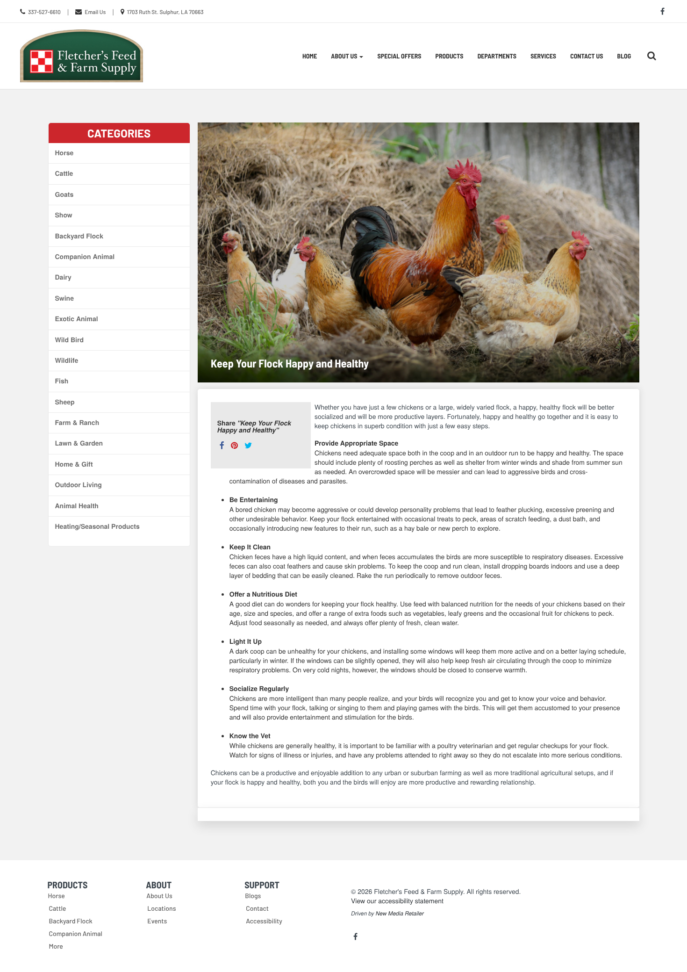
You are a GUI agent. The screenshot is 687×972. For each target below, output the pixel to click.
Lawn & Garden (79, 443)
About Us (159, 896)
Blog (624, 56)
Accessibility (264, 921)
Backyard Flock (79, 236)
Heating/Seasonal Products (97, 526)
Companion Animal (85, 256)
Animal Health (77, 506)
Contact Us (586, 56)
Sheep (65, 402)
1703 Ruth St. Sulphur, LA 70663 (165, 12)
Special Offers (399, 56)
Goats (64, 194)
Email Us (95, 12)
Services (543, 56)
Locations (161, 908)
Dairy (63, 277)
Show (63, 215)
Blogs (253, 896)
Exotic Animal (76, 319)
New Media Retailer (400, 913)
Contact (257, 908)
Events (157, 921)
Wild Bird (69, 340)
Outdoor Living (78, 485)
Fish (62, 381)
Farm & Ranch (77, 422)
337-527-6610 (44, 12)
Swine (64, 298)
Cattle (64, 173)
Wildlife (67, 360)
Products (450, 56)
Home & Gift (74, 464)
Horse (64, 153)
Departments (497, 56)
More (56, 946)
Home (309, 56)
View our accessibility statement (397, 900)
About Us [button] (344, 56)
